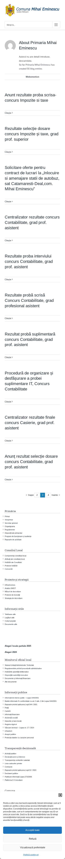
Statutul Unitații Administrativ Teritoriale (19, 665)
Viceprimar (9, 520)
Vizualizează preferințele (32, 847)
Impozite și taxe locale (13, 721)
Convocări (9, 569)
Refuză (32, 838)
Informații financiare (12, 714)
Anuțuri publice (10, 734)
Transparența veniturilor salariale (17, 760)
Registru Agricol (11, 724)
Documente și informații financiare (17, 678)
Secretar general (11, 523)
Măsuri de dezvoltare (13, 592)
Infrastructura (10, 585)
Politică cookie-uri (31, 855)
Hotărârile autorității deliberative (17, 672)
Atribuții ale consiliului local (15, 559)
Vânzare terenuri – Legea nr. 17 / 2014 (19, 728)
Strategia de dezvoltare (13, 598)
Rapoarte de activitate (13, 540)
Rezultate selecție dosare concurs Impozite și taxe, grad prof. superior (31, 134)
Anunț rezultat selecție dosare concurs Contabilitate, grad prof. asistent (31, 461)
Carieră (7, 711)
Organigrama (10, 526)
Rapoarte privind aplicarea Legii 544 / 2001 (21, 704)
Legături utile (9, 618)
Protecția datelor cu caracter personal (19, 738)
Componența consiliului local (15, 556)
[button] (60, 795)
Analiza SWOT (10, 588)
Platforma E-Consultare (14, 780)
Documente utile (11, 624)
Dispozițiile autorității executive (16, 675)
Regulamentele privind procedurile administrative (23, 668)
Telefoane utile (10, 614)
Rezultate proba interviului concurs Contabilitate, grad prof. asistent (29, 261)
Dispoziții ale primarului (13, 533)
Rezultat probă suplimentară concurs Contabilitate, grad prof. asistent (30, 339)
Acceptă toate (32, 830)
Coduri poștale (10, 621)
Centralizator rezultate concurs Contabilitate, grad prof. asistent (32, 222)
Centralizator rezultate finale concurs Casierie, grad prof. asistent (30, 422)
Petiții (7, 708)
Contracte (8, 767)
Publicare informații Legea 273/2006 (18, 777)
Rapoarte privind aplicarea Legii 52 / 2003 (20, 770)
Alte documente (11, 682)
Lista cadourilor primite (13, 763)
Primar (7, 516)
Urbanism (8, 731)
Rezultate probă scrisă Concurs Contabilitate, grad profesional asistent (29, 300)
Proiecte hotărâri (11, 566)
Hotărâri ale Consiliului (13, 562)
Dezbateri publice (11, 773)
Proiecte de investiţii (12, 595)
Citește (8, 113)
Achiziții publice (10, 753)
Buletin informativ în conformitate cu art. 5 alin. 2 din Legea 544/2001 (31, 701)
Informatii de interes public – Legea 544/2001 (22, 698)
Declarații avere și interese (15, 757)
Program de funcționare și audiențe (18, 536)
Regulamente (10, 530)
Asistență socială (11, 718)
